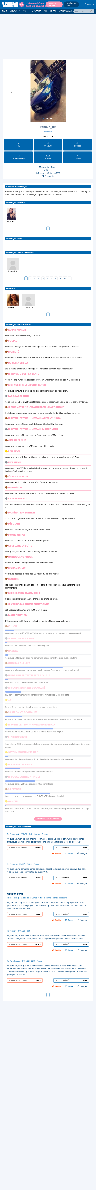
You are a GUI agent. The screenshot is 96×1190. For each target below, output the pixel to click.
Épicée (25, 11)
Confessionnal (67, 11)
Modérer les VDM (71, 4)
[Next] (69, 278)
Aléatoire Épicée (39, 11)
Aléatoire (15, 11)
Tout (4, 11)
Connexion (89, 4)
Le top (53, 11)
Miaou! (45, 136)
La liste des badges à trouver (48, 819)
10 (65, 279)
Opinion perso (15, 894)
